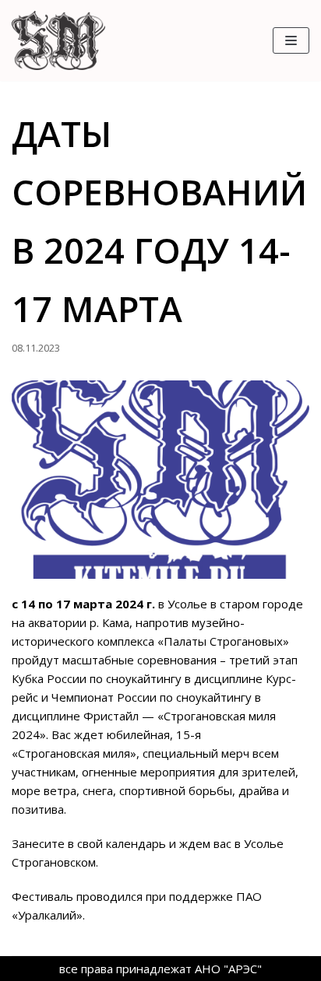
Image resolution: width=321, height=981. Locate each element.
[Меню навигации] (291, 40)
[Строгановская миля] (58, 40)
